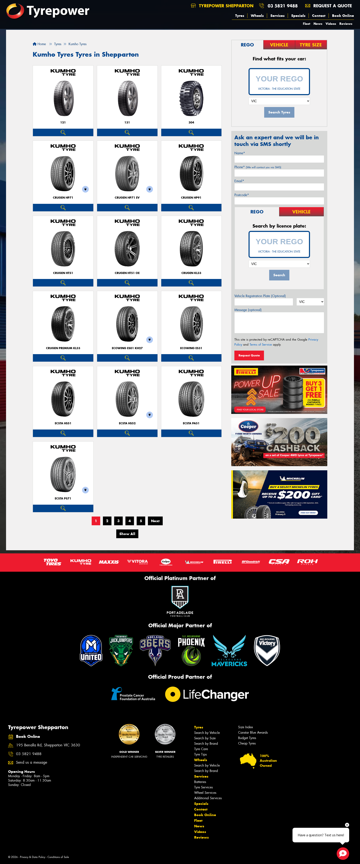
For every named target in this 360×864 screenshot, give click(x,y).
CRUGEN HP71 (63, 197)
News (318, 24)
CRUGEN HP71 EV (127, 197)
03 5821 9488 (283, 5)
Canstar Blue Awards (253, 732)
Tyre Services (203, 787)
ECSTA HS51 (63, 423)
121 (63, 122)
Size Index (245, 727)
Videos (331, 24)
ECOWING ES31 (191, 348)
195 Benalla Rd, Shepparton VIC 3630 (48, 745)
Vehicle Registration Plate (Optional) (260, 296)
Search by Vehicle (207, 733)
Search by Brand (206, 743)
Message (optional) (248, 310)
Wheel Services (205, 793)
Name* (239, 153)
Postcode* (241, 195)
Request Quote (249, 355)
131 (127, 122)
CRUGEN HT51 (63, 273)
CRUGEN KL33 (191, 273)
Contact (318, 15)
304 (191, 122)
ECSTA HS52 (127, 423)
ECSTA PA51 (191, 423)
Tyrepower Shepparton (226, 5)
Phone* (257, 167)
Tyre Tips (200, 754)
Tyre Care (201, 749)
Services (277, 15)
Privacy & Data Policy (32, 857)
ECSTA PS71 (63, 498)
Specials (298, 15)
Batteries (200, 782)
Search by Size (205, 738)
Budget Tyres (247, 738)
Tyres (239, 15)
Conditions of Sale (58, 857)
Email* (239, 181)
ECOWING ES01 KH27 (127, 348)
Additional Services (208, 798)
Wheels (257, 15)
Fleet (306, 24)
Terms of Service (261, 344)
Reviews (345, 24)
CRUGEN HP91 (191, 197)
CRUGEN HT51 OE (127, 273)
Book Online (343, 15)
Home (41, 44)
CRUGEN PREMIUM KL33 (63, 348)
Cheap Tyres (247, 743)
